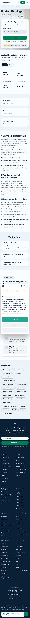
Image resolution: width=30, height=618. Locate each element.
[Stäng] (23, 613)
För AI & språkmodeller (22, 570)
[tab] (9, 25)
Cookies (3, 570)
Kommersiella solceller (22, 531)
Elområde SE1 (19, 496)
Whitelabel (19, 555)
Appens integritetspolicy (5, 577)
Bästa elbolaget (20, 463)
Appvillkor (4, 573)
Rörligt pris (4, 475)
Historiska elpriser (8, 413)
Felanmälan (4, 552)
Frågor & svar (4, 546)
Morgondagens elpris (7, 495)
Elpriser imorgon (17, 369)
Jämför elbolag (20, 457)
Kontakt (3, 543)
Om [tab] (25, 291)
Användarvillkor (5, 564)
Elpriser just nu (5, 489)
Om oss (18, 543)
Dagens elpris (4, 492)
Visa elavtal (13, 38)
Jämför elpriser (20, 399)
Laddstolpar (19, 528)
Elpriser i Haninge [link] (16, 6)
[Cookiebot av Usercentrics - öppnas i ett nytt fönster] (21, 286)
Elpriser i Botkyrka (22, 384)
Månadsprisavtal (5, 466)
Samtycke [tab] (5, 291)
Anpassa (14, 324)
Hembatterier (19, 519)
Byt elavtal (4, 460)
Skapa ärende (5, 555)
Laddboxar (19, 525)
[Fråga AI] (18, 2)
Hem (2, 6)
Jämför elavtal (5, 457)
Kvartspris (5, 64)
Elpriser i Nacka (19, 395)
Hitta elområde (5, 522)
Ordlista (3, 549)
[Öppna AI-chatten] (26, 614)
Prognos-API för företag (10, 406)
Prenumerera (15, 442)
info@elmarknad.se (15, 598)
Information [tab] (15, 291)
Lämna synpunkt (5, 561)
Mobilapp (3, 528)
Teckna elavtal (5, 463)
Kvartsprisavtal (5, 472)
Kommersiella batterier (22, 534)
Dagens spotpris (20, 489)
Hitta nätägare (5, 519)
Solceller (18, 516)
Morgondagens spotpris (20, 492)
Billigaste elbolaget (21, 466)
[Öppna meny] (27, 2)
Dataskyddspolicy (6, 567)
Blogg (17, 567)
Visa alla (3, 481)
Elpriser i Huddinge (8, 391)
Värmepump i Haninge (9, 380)
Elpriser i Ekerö (21, 388)
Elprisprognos (6, 402)
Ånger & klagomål (6, 558)
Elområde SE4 (20, 505)
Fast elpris (6, 410)
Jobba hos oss (20, 546)
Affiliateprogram (20, 552)
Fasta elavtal (4, 478)
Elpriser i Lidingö (7, 395)
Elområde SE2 (20, 499)
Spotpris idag (6, 373)
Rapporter (19, 564)
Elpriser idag (6, 369)
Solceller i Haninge (8, 377)
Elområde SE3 (20, 502)
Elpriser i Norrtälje (8, 399)
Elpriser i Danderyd (8, 388)
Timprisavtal (4, 469)
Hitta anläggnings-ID (7, 525)
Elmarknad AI (4, 516)
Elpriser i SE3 (17, 373)
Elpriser (8, 6)
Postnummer (7, 28)
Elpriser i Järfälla (21, 391)
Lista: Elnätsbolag (21, 472)
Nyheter (18, 561)
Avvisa (15, 330)
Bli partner (18, 549)
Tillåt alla (15, 319)
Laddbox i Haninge (8, 384)
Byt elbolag (19, 460)
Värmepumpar (20, 522)
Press (17, 558)
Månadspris (23, 406)
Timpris (10, 64)
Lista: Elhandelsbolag (21, 469)
